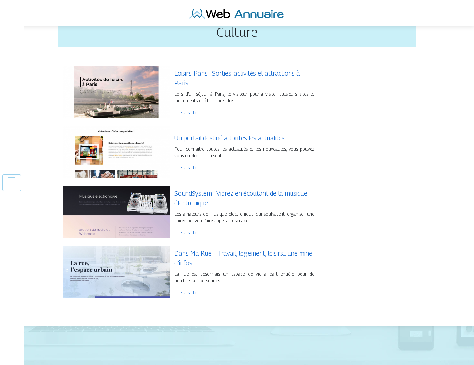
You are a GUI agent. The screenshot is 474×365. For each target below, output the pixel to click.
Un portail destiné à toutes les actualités (229, 138)
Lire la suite (185, 112)
